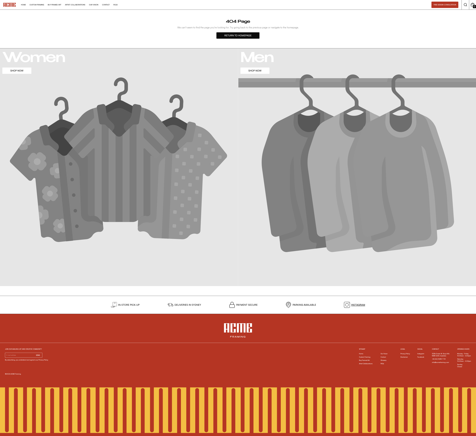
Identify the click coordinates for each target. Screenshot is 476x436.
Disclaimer (404, 357)
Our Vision (384, 354)
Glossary (383, 360)
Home (361, 354)
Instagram (420, 354)
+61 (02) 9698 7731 (439, 359)
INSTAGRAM (358, 304)
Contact (383, 357)
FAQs (382, 364)
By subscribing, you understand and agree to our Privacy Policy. (26, 360)
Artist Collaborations (365, 364)
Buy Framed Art (364, 360)
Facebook (420, 357)
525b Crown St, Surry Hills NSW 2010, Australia (441, 355)
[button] (465, 5)
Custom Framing (364, 357)
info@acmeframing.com (440, 362)
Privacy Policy (405, 354)
